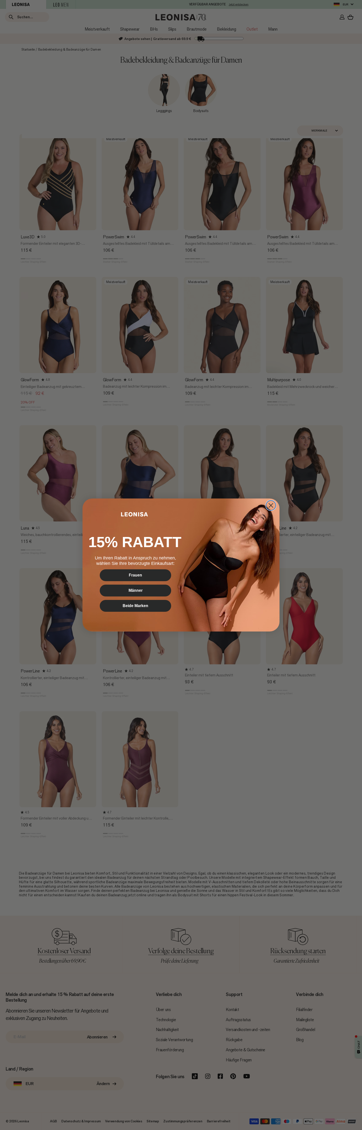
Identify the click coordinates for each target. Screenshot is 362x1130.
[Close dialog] (271, 505)
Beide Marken (135, 606)
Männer (136, 590)
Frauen (135, 575)
